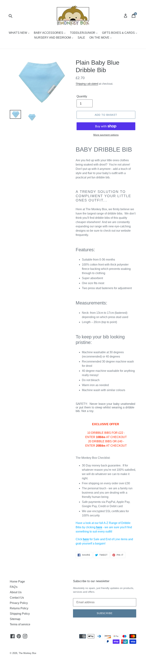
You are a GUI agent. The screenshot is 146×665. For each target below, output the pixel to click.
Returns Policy (19, 608)
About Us (16, 592)
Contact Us (17, 597)
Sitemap (15, 619)
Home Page (17, 581)
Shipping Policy (20, 613)
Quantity (82, 96)
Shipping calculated (87, 83)
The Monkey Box (27, 653)
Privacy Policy (19, 602)
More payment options (106, 134)
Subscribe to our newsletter (91, 581)
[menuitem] (19, 33)
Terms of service (20, 624)
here (99, 527)
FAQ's (13, 586)
